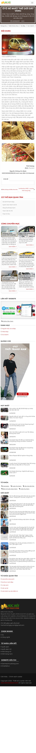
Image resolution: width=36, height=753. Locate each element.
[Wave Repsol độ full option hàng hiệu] (4, 457)
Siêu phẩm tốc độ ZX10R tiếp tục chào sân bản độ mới (21, 409)
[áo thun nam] (15, 372)
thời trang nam (7, 654)
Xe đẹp (23, 26)
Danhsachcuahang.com (10, 663)
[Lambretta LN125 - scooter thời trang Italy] (9, 231)
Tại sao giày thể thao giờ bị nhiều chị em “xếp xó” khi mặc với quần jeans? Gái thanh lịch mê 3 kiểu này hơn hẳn (22, 568)
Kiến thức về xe (14, 26)
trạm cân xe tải (8, 211)
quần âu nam (24, 489)
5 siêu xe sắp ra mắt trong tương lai (8, 254)
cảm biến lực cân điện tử (10, 591)
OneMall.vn (6, 666)
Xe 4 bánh (31, 26)
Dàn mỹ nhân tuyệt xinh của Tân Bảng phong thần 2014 (21, 432)
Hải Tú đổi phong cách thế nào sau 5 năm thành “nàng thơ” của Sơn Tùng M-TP (22, 496)
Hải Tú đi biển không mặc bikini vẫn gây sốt (22, 520)
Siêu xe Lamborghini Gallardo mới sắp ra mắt (27, 256)
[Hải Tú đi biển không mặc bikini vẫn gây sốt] (4, 523)
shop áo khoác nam (9, 207)
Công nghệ (6, 637)
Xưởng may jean (8, 321)
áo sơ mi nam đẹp (8, 201)
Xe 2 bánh (5, 334)
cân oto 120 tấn (29, 486)
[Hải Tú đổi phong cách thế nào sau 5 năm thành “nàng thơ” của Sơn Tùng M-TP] (4, 500)
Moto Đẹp (5, 331)
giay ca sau (6, 214)
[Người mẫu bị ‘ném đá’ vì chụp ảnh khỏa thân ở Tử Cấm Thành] (4, 418)
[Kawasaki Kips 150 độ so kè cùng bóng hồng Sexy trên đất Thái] (4, 449)
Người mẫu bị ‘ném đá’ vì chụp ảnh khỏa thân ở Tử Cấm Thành (22, 417)
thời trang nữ (6, 651)
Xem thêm (12, 246)
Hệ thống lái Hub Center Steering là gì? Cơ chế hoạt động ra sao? (21, 424)
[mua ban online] (18, 310)
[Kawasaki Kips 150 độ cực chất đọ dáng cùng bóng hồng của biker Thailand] (4, 441)
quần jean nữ (6, 649)
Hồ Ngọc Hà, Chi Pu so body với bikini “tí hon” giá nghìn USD (21, 543)
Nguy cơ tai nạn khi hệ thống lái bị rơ (26, 234)
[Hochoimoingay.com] (6, 3)
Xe (3, 635)
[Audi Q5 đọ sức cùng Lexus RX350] (9, 275)
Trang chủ (3, 26)
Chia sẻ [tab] (5, 179)
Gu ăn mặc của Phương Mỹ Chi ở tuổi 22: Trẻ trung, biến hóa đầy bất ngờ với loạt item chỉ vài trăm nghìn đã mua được (21, 528)
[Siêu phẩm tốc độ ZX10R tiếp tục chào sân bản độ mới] (4, 410)
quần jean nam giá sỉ (10, 204)
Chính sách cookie (15, 676)
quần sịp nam (16, 486)
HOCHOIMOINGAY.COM (9, 683)
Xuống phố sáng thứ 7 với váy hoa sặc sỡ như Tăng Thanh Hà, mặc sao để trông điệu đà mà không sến (21, 505)
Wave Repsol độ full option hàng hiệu (21, 455)
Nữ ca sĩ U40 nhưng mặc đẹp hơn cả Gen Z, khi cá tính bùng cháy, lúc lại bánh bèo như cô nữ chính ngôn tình (22, 513)
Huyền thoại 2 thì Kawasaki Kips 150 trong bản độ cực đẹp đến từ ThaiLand (22, 464)
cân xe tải (5, 588)
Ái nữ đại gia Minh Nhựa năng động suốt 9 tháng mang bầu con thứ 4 (22, 551)
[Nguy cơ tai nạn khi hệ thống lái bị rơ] (26, 231)
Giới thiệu (4, 676)
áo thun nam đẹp (7, 582)
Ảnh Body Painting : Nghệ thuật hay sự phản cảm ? (21, 471)
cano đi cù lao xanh (8, 579)
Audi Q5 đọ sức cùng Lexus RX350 (8, 278)
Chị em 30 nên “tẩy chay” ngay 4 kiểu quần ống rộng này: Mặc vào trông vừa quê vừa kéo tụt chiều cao (21, 536)
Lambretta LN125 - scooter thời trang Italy (26, 189)
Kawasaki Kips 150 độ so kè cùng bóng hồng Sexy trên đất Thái (21, 448)
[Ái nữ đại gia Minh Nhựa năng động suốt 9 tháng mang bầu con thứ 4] (4, 555)
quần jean (5, 647)
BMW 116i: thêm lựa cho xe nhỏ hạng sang (27, 276)
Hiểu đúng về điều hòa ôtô (9, 189)
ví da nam (5, 585)
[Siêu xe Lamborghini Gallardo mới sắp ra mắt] (26, 253)
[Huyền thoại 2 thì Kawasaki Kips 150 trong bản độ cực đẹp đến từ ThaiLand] (4, 465)
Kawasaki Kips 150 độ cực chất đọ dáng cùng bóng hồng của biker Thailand (21, 440)
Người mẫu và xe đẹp (9, 328)
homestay (6, 486)
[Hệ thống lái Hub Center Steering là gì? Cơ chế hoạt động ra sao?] (4, 426)
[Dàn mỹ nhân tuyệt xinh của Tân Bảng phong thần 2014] (4, 435)
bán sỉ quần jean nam (10, 489)
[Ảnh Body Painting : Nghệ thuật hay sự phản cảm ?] (4, 473)
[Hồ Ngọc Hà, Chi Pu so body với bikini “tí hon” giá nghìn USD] (4, 547)
